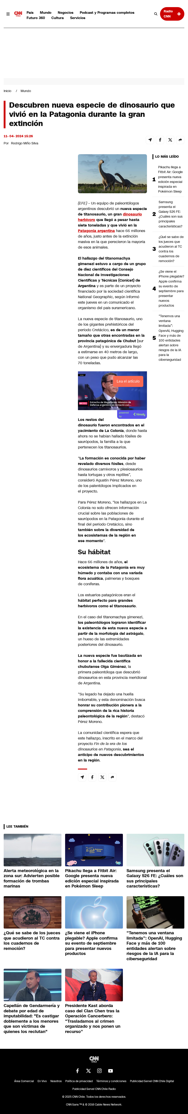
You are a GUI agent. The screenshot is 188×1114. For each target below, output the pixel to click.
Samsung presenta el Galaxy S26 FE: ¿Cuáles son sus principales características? (170, 214)
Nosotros (56, 1081)
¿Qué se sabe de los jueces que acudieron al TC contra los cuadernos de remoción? (171, 249)
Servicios (77, 17)
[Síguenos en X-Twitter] (88, 1071)
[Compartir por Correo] (150, 140)
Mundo (45, 12)
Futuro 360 (36, 17)
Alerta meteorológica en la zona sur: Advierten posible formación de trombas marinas (32, 878)
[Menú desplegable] (8, 14)
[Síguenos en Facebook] (77, 1071)
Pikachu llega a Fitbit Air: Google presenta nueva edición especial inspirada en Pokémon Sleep (170, 179)
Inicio (7, 91)
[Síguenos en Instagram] (99, 1071)
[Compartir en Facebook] (160, 140)
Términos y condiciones (111, 1081)
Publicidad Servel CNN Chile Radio (94, 1089)
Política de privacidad (79, 1081)
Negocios (65, 12)
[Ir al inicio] (18, 14)
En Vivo (42, 1081)
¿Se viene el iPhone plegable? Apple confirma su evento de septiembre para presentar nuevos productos (171, 288)
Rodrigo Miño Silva (24, 143)
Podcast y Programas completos (107, 12)
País (30, 12)
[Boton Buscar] (155, 14)
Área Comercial (24, 1081)
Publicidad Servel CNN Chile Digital (152, 1081)
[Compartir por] (180, 140)
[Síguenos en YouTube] (110, 1071)
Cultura (57, 17)
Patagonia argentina (96, 230)
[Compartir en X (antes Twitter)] (170, 140)
